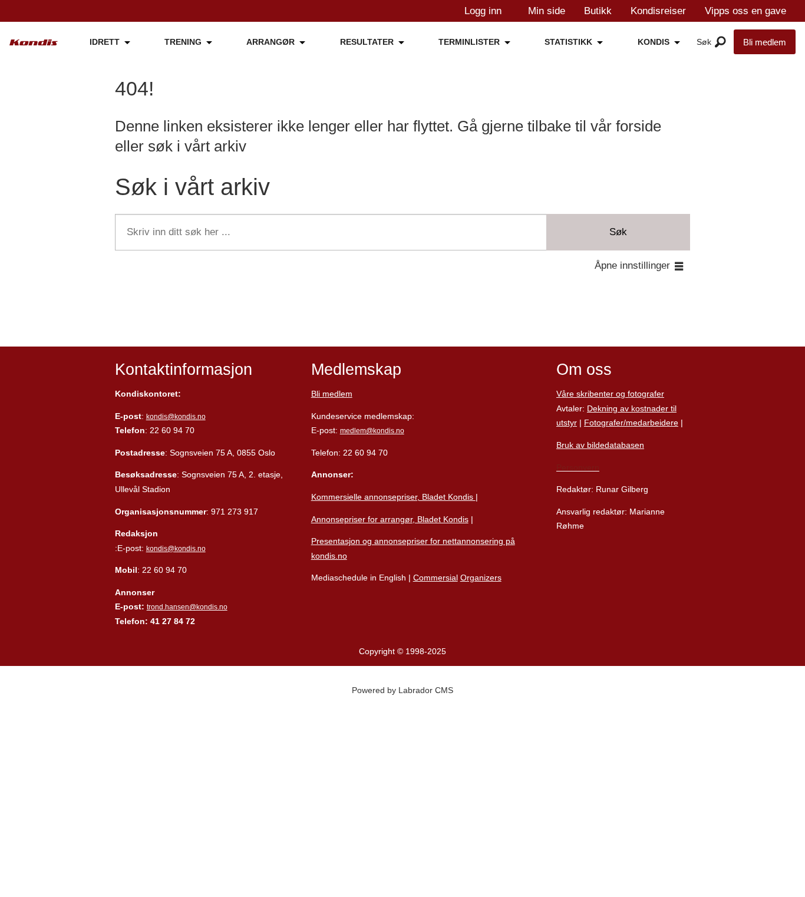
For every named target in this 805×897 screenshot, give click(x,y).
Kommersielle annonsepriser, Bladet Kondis (393, 497)
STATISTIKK (568, 42)
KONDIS (653, 42)
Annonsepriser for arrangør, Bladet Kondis (390, 519)
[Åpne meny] (720, 42)
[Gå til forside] (33, 42)
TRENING (183, 42)
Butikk (598, 11)
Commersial (435, 577)
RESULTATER (367, 42)
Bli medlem (764, 42)
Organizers (481, 577)
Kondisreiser (658, 11)
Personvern (577, 467)
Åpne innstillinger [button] (632, 265)
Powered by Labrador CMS (402, 690)
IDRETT (105, 42)
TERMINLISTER (469, 42)
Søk (618, 232)
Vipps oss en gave (745, 11)
